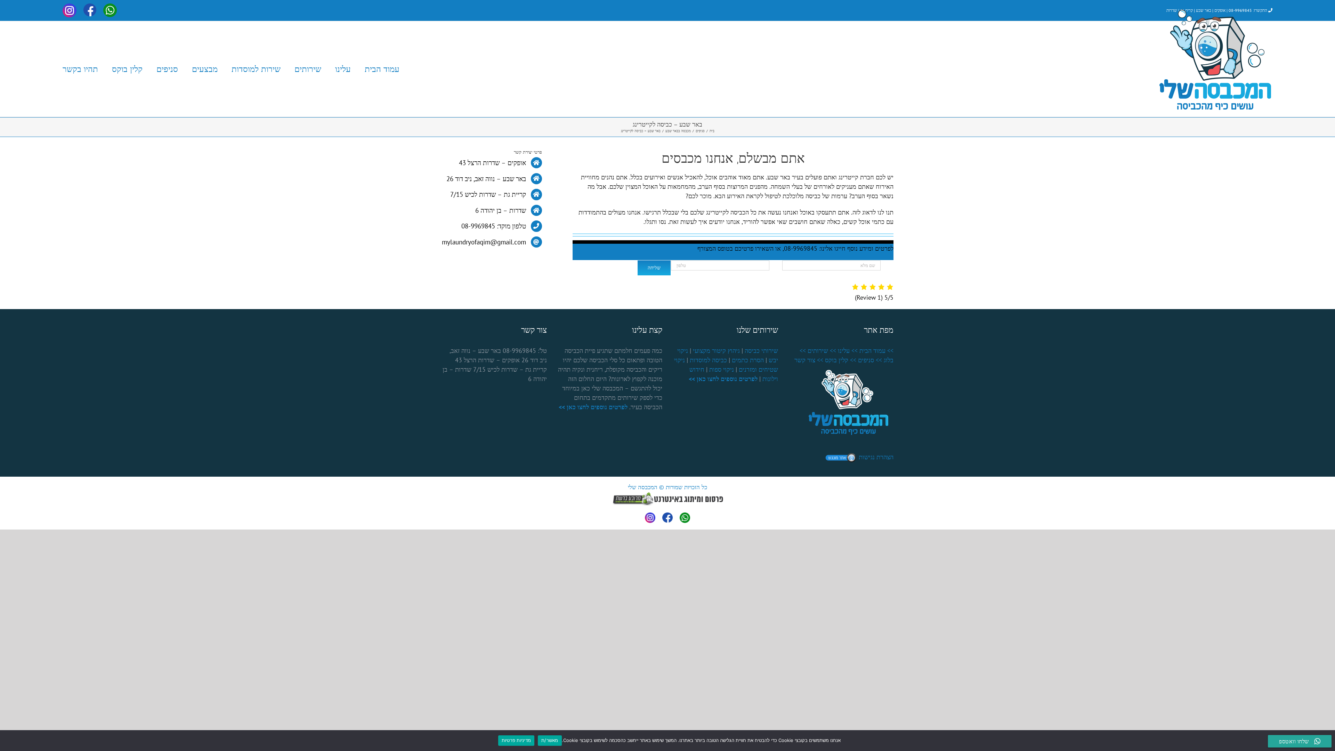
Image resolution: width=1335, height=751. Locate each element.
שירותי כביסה (761, 351)
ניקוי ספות (721, 369)
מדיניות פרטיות (516, 740)
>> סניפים (870, 360)
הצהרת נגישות (876, 457)
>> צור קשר (808, 360)
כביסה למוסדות (708, 360)
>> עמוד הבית (876, 351)
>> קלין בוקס (840, 360)
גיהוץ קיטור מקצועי (716, 351)
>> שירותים (822, 351)
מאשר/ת (549, 740)
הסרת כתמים (748, 360)
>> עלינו (848, 351)
